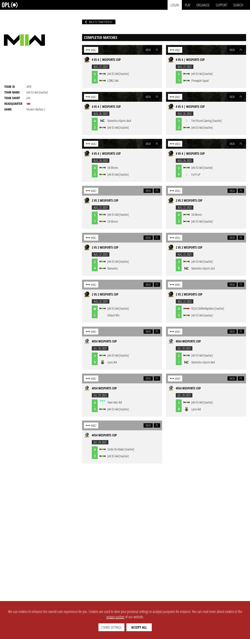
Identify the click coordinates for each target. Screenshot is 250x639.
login (175, 4)
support (221, 4)
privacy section (115, 616)
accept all (139, 627)
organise (203, 4)
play (187, 4)
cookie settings (111, 627)
